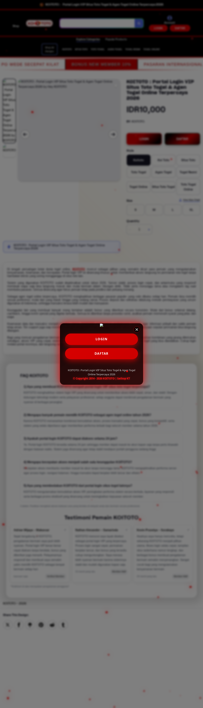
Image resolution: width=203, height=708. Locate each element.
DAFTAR (102, 353)
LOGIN (102, 339)
